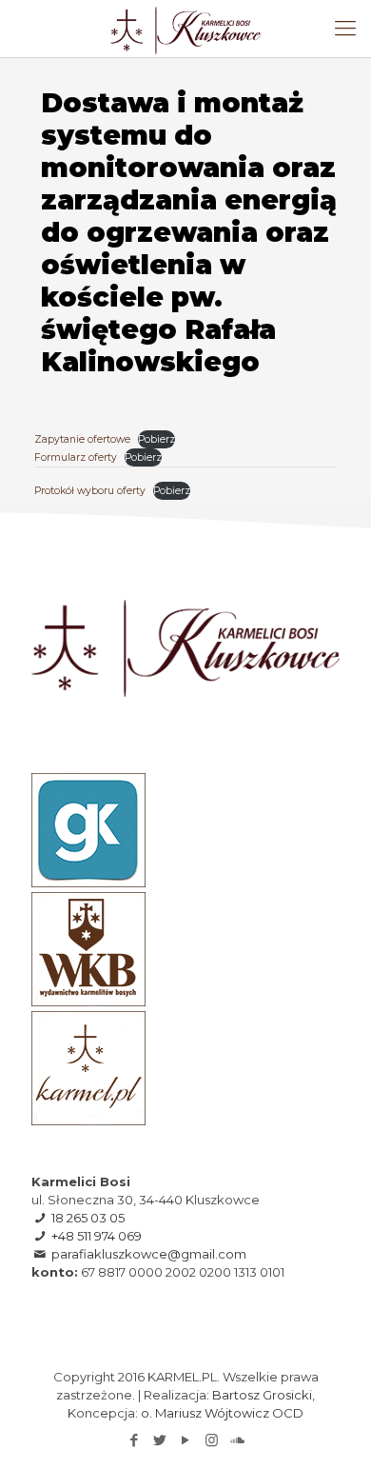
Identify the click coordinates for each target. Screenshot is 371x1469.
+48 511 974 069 (96, 1235)
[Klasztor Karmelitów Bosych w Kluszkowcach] (185, 28)
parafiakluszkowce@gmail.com (148, 1253)
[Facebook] (135, 1440)
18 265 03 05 (88, 1217)
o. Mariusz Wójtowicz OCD (222, 1412)
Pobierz (156, 439)
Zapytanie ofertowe (82, 439)
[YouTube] (186, 1440)
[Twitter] (160, 1440)
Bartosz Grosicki (262, 1394)
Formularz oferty (75, 457)
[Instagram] (212, 1440)
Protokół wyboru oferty (90, 491)
